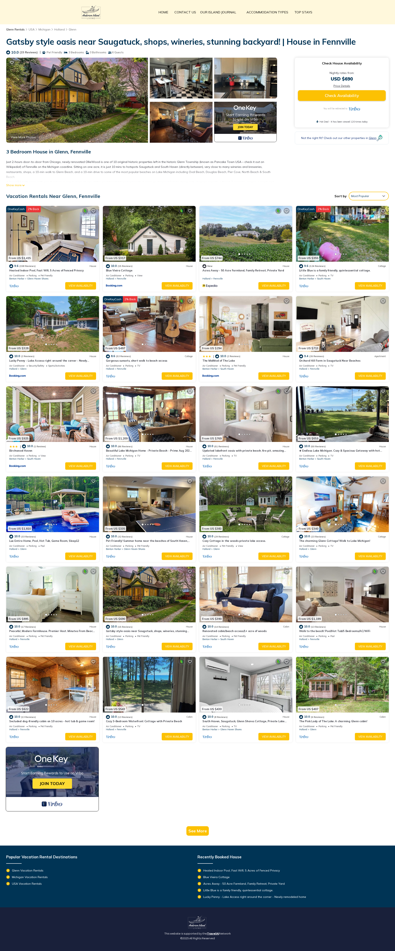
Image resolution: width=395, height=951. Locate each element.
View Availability (81, 285)
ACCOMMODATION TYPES (267, 12)
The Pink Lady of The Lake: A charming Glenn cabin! (333, 721)
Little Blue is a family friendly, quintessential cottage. (335, 270)
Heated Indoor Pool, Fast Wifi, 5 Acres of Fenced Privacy (46, 270)
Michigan (44, 29)
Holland (59, 29)
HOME (163, 12)
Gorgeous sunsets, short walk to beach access (136, 360)
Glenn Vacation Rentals (27, 870)
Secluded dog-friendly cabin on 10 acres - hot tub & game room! (51, 721)
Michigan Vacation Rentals (30, 877)
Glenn (72, 29)
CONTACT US (185, 12)
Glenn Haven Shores (38, 278)
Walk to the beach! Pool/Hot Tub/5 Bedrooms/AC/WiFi (334, 631)
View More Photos (23, 137)
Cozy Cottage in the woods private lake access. (234, 540)
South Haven (324, 278)
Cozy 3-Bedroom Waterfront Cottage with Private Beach (144, 721)
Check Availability (342, 95)
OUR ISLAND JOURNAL (218, 12)
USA (32, 29)
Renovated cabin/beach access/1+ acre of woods (234, 631)
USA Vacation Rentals (27, 884)
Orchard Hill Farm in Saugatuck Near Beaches (329, 360)
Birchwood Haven (20, 450)
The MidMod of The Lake (218, 360)
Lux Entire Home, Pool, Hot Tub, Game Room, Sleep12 (44, 540)
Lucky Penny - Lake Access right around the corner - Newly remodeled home (254, 897)
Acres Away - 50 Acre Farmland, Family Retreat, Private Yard (243, 270)
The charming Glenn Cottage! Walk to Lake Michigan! (334, 540)
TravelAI (213, 933)
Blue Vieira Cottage (119, 270)
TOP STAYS (303, 12)
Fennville (121, 278)
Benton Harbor (16, 278)
